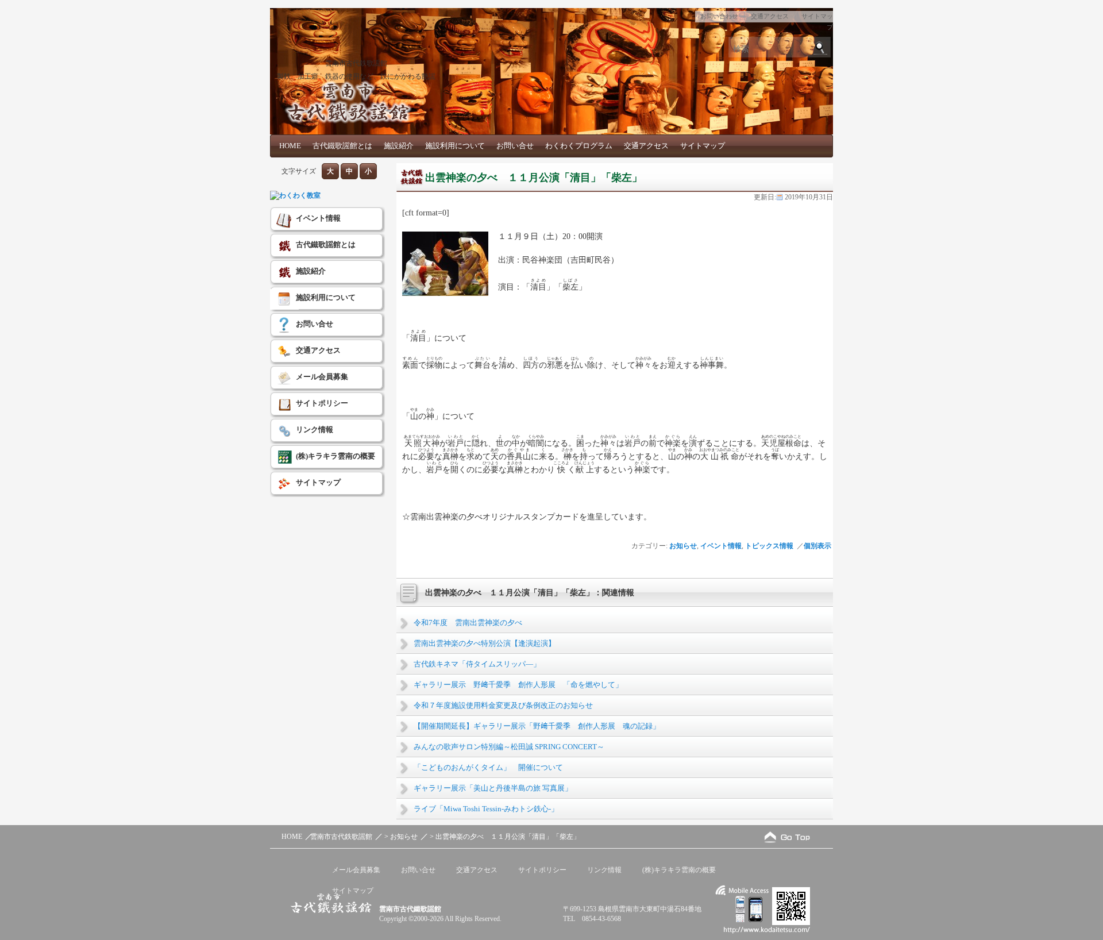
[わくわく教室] (295, 195)
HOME (290, 145)
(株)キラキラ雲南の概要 (335, 456)
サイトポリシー (322, 403)
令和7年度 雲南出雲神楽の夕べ (468, 622)
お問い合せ (515, 145)
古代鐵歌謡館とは (342, 145)
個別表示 (818, 546)
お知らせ (683, 546)
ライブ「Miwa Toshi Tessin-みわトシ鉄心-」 (486, 808)
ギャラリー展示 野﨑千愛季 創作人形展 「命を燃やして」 (518, 684)
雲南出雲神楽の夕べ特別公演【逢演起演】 (485, 643)
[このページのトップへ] (787, 837)
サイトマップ (702, 145)
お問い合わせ (719, 16)
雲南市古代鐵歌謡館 (410, 909)
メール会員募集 (322, 376)
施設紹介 (399, 145)
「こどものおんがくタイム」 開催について (488, 767)
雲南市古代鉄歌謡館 (356, 63)
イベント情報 (721, 546)
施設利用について (455, 145)
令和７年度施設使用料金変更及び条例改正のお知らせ (503, 705)
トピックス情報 (769, 546)
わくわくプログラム (578, 145)
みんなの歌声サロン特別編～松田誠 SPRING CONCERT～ (509, 746)
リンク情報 (314, 429)
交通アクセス (770, 16)
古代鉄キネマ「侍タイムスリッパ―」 (477, 664)
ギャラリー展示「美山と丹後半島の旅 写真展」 (493, 788)
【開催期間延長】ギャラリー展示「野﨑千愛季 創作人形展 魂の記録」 (537, 726)
